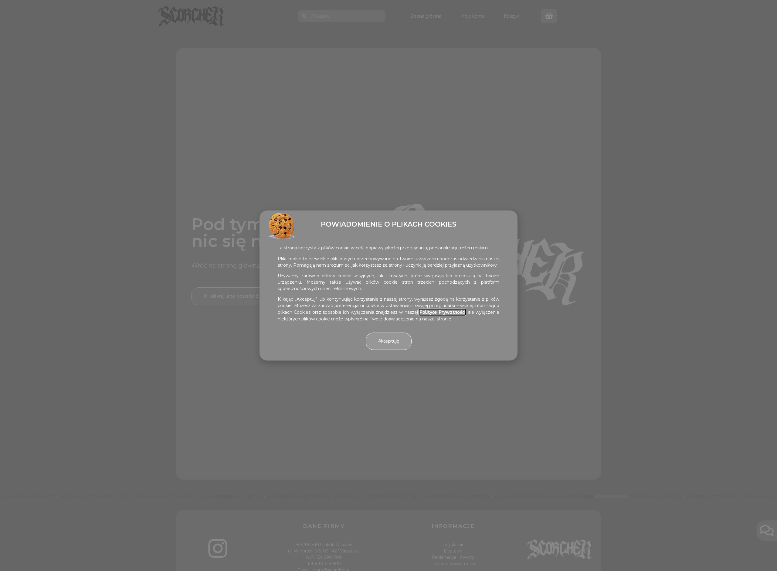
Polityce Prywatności (442, 312)
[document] (388, 285)
